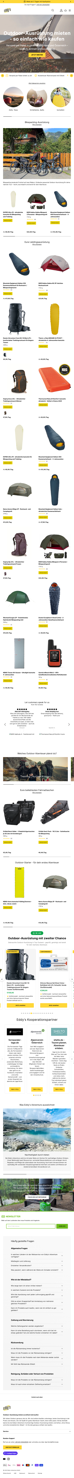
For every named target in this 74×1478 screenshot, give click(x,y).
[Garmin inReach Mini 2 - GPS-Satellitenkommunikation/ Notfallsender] (55, 653)
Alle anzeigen (37, 124)
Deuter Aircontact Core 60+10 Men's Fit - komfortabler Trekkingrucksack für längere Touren (18, 340)
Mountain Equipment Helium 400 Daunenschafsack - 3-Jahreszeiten (60, 214)
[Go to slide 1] (33, 1095)
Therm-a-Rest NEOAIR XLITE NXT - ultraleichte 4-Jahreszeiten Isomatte (51, 339)
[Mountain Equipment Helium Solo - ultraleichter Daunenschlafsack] (55, 490)
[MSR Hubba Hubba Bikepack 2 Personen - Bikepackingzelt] (37, 199)
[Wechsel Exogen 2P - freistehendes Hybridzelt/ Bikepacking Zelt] (19, 598)
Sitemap (40, 1473)
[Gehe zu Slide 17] (52, 1013)
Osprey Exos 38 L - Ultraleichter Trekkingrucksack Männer (14, 400)
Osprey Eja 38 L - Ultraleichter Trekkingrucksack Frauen (13, 563)
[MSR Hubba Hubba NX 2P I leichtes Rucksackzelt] (55, 264)
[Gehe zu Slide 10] (39, 1013)
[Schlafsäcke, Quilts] (37, 97)
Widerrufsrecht (7, 1473)
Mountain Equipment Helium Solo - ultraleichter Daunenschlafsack (51, 510)
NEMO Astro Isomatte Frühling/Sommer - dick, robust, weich (17, 903)
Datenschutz (31, 1473)
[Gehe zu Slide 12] (42, 1013)
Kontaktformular (12, 1447)
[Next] (71, 75)
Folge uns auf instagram (37, 1197)
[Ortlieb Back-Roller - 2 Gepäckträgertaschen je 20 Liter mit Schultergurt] (19, 812)
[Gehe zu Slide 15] (48, 1013)
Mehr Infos (15, 1089)
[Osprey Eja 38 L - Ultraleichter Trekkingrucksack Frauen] (19, 542)
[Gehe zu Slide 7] (33, 1013)
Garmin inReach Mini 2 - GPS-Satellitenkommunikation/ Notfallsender (53, 674)
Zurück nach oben (37, 1397)
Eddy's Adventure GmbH (13, 1470)
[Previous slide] (2, 1059)
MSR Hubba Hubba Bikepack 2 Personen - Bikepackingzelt (37, 213)
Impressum (22, 1473)
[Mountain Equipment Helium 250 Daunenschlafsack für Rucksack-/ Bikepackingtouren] (19, 264)
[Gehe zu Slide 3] (25, 1013)
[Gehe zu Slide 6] (31, 1013)
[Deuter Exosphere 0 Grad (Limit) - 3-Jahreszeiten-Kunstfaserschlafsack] (55, 598)
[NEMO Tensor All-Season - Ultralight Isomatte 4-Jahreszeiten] (19, 653)
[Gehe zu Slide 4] (27, 1013)
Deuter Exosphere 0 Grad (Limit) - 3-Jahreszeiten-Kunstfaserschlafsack (51, 619)
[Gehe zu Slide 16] (50, 1013)
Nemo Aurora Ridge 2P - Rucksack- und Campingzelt (17, 510)
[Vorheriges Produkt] (2, 979)
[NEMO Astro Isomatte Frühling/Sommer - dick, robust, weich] (19, 882)
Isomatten (60, 110)
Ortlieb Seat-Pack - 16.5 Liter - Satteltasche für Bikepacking (54, 832)
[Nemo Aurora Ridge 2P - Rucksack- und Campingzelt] (19, 490)
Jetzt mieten (37, 55)
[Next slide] (72, 1059)
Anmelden (62, 1226)
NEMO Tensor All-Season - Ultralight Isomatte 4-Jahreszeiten (19, 674)
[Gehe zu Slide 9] (37, 1013)
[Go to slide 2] (36, 1095)
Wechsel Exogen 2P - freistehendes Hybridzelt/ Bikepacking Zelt (15, 619)
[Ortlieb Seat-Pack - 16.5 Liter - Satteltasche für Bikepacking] (55, 812)
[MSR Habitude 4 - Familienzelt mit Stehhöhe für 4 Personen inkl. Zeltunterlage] (22, 738)
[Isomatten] (60, 97)
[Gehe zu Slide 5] (29, 1013)
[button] (5, 724)
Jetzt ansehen (20, 1005)
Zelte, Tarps (13, 110)
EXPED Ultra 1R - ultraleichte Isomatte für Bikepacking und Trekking (13, 214)
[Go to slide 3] (38, 1095)
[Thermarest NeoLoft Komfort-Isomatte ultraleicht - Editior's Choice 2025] (55, 379)
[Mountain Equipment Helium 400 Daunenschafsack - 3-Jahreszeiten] (60, 199)
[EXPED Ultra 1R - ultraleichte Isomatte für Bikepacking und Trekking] (13, 199)
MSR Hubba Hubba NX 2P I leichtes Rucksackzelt (51, 284)
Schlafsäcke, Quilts (37, 110)
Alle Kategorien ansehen (37, 83)
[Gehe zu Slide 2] (23, 1013)
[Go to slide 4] (40, 1095)
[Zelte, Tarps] (13, 97)
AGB (15, 1473)
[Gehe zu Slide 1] (21, 1013)
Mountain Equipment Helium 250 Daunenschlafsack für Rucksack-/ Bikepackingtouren (15, 285)
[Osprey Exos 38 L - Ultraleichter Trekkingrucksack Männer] (19, 379)
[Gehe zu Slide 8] (35, 1013)
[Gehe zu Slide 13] (44, 1013)
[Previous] (2, 75)
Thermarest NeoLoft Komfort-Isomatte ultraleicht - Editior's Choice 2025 (52, 400)
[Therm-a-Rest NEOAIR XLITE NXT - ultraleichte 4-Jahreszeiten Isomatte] (55, 319)
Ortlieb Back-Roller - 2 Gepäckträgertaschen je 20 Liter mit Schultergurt (18, 832)
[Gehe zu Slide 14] (46, 1013)
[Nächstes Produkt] (72, 979)
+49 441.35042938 (42, 5)
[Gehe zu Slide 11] (40, 1013)
